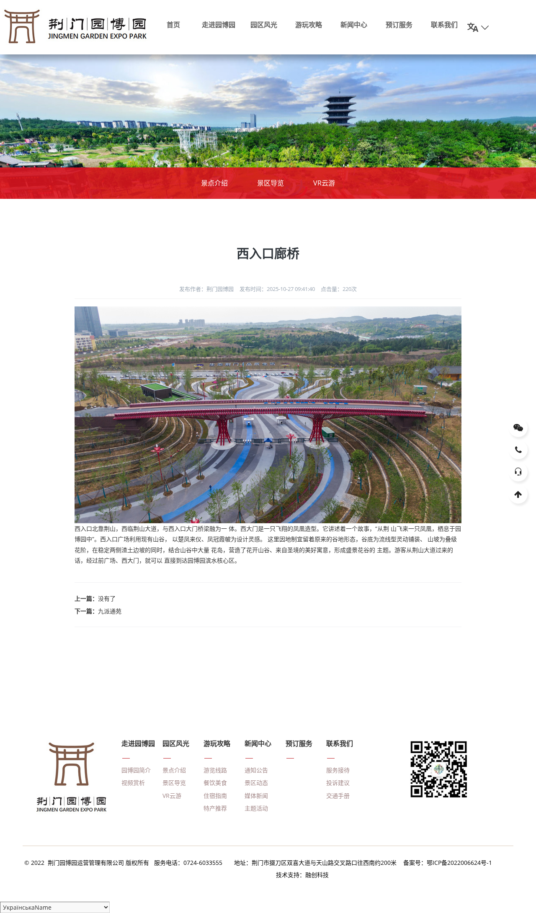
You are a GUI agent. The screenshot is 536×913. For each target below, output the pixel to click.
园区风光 (263, 24)
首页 (173, 24)
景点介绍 (214, 183)
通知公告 (256, 770)
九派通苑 (109, 611)
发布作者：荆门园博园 (206, 289)
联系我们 (444, 24)
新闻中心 (353, 24)
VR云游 (324, 183)
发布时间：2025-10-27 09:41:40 (277, 289)
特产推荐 (215, 808)
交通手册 (338, 795)
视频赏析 (133, 782)
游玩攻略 (308, 24)
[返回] (518, 494)
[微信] (518, 427)
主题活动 (256, 808)
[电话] (518, 449)
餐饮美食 (215, 782)
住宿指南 (215, 795)
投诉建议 (338, 782)
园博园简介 (136, 770)
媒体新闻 (256, 795)
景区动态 (256, 782)
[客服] (518, 472)
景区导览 (270, 183)
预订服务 (399, 24)
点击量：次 (339, 289)
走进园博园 (218, 24)
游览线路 (215, 770)
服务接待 (338, 770)
